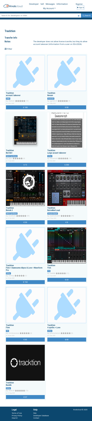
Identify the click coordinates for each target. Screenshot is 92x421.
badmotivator (55, 216)
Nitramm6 (54, 158)
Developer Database (41, 415)
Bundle (9, 385)
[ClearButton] (79, 16)
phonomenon (55, 333)
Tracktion (10, 93)
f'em (49, 268)
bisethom (12, 216)
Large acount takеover (56, 153)
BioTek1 (9, 153)
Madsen (12, 101)
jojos (10, 158)
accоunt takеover (13, 95)
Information (62, 4)
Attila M (11, 390)
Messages (50, 4)
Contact (36, 418)
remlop (11, 276)
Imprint (15, 418)
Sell (42, 4)
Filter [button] (9, 48)
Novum (50, 95)
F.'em (8, 327)
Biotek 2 (9, 210)
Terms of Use (17, 413)
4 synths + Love (53, 327)
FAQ (34, 413)
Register (79, 4)
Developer (34, 4)
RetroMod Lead (53, 210)
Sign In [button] (81, 7)
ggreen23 (53, 101)
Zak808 (52, 273)
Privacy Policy (17, 415)
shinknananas (14, 333)
